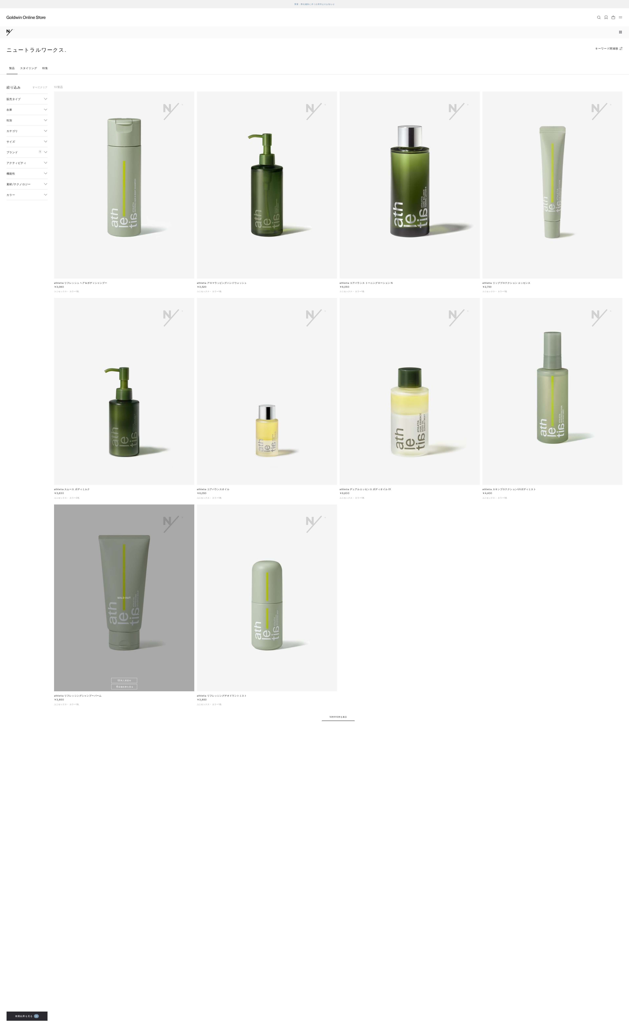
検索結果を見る (26, 1016)
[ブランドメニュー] (620, 32)
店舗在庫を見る (125, 686)
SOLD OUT (124, 597)
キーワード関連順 (606, 48)
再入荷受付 (126, 680)
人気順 (598, 61)
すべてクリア (40, 87)
